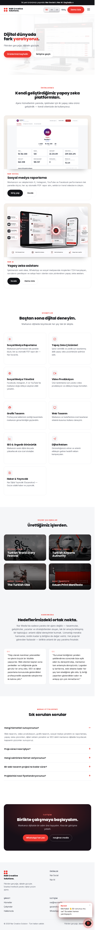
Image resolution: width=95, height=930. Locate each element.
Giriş (63, 9)
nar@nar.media (60, 847)
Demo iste (76, 9)
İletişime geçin (43, 54)
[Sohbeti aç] (86, 923)
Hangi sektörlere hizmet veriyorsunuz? (25, 767)
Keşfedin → (69, 2)
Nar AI (51, 889)
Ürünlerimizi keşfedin (17, 54)
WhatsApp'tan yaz (34, 847)
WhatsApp (53, 920)
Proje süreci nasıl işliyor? (17, 758)
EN (52, 10)
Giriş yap (15, 193)
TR (46, 10)
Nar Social (53, 885)
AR (57, 10)
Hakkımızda (9, 920)
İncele (30, 193)
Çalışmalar (8, 916)
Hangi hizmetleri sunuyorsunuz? (21, 727)
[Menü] (88, 9)
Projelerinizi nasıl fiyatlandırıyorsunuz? (25, 785)
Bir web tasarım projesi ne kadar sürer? (25, 776)
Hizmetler (8, 912)
